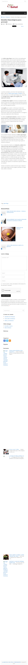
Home (3, 17)
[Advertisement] (14, 44)
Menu (4, 13)
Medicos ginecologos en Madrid (15, 93)
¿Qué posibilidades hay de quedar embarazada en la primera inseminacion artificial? (16, 220)
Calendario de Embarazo (10, 316)
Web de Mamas (8, 327)
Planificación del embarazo (19, 228)
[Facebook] (4, 341)
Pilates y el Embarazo (9, 320)
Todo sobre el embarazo (10, 318)
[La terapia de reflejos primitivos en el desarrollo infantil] (6, 504)
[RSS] (10, 341)
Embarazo (8, 17)
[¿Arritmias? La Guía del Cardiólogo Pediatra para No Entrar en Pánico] (6, 610)
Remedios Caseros (9, 326)
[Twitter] (7, 341)
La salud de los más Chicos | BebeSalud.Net (11, 662)
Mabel (3, 24)
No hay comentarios (18, 24)
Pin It (22, 26)
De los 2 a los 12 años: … (14, 449)
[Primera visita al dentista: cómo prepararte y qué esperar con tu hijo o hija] (6, 399)
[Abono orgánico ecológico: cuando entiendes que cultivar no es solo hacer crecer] (6, 557)
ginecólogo (6, 203)
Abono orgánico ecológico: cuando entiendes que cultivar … (16, 555)
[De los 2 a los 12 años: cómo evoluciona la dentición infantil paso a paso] (6, 451)
